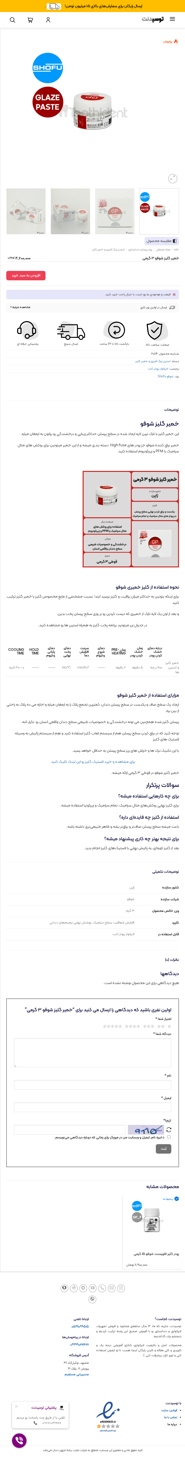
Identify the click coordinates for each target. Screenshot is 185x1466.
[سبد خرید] (30, 20)
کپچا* (167, 1120)
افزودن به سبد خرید (26, 275)
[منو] (172, 20)
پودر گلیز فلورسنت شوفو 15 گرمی (156, 1254)
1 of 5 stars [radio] (169, 1026)
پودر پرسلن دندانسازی (140, 250)
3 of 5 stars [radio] (149, 1026)
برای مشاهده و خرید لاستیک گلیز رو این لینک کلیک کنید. (92, 762)
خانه (176, 250)
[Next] (11, 111)
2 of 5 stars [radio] (161, 1026)
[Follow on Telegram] (83, 1288)
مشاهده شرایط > (20, 307)
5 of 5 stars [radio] (113, 1026)
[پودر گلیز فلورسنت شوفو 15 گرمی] (152, 1220)
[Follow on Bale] (74, 1288)
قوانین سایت (169, 1410)
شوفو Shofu (165, 376)
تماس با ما (170, 1417)
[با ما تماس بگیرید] (102, 1288)
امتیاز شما (163, 1019)
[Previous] (171, 111)
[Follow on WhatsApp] (92, 1299)
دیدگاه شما (162, 1034)
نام (168, 1075)
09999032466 (79, 1344)
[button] (173, 178)
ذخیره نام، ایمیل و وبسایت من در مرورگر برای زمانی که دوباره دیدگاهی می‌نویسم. (109, 1137)
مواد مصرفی (163, 250)
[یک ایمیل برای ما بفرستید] (112, 1288)
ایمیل (166, 1098)
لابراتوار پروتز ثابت (158, 368)
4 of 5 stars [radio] (133, 1026)
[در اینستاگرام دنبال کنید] (121, 1288)
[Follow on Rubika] (64, 1288)
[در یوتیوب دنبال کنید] (93, 1288)
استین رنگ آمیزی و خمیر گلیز (108, 250)
